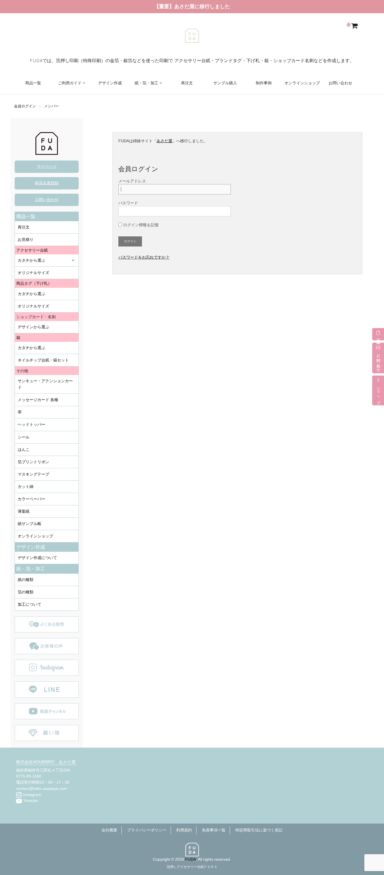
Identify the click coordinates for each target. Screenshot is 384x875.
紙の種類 (25, 579)
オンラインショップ (302, 83)
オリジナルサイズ (33, 272)
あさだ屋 (164, 141)
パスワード (128, 203)
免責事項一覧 (213, 830)
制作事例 (264, 83)
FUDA (190, 859)
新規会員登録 (46, 183)
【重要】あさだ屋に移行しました (192, 6)
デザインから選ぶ (33, 327)
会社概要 (109, 830)
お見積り (25, 239)
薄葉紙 (24, 511)
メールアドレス (132, 181)
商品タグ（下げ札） (34, 283)
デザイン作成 (110, 83)
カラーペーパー (31, 499)
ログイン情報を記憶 (140, 225)
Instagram (32, 795)
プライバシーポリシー (146, 830)
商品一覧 (33, 83)
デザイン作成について (37, 557)
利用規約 (184, 830)
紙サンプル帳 (29, 523)
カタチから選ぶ (31, 260)
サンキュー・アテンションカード (45, 384)
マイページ (47, 166)
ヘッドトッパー (31, 424)
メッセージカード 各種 (38, 399)
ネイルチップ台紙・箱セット (43, 360)
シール (24, 437)
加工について (29, 604)
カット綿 (25, 486)
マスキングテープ (33, 474)
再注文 (187, 83)
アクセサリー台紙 (32, 250)
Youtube (30, 801)
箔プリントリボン (33, 462)
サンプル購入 (225, 83)
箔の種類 (25, 592)
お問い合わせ (340, 83)
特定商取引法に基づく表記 (259, 830)
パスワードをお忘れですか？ (144, 257)
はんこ (24, 449)
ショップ (378, 393)
